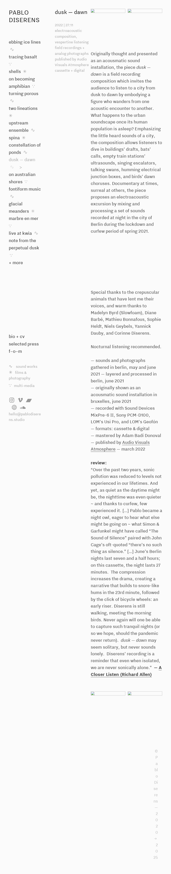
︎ (14, 407)
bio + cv (17, 336)
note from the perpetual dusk (24, 248)
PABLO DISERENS (24, 16)
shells (18, 71)
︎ (20, 400)
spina (17, 137)
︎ (23, 407)
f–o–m (15, 351)
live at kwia (23, 233)
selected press (24, 344)
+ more (16, 262)
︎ (29, 400)
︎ (12, 400)
